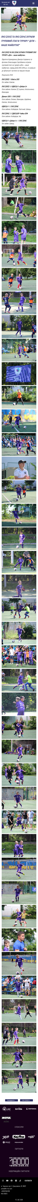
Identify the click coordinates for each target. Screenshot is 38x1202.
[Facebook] (12, 1180)
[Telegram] (16, 1180)
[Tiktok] (20, 1180)
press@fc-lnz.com (6, 1189)
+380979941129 (5, 1191)
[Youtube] (7, 1180)
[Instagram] (3, 1180)
